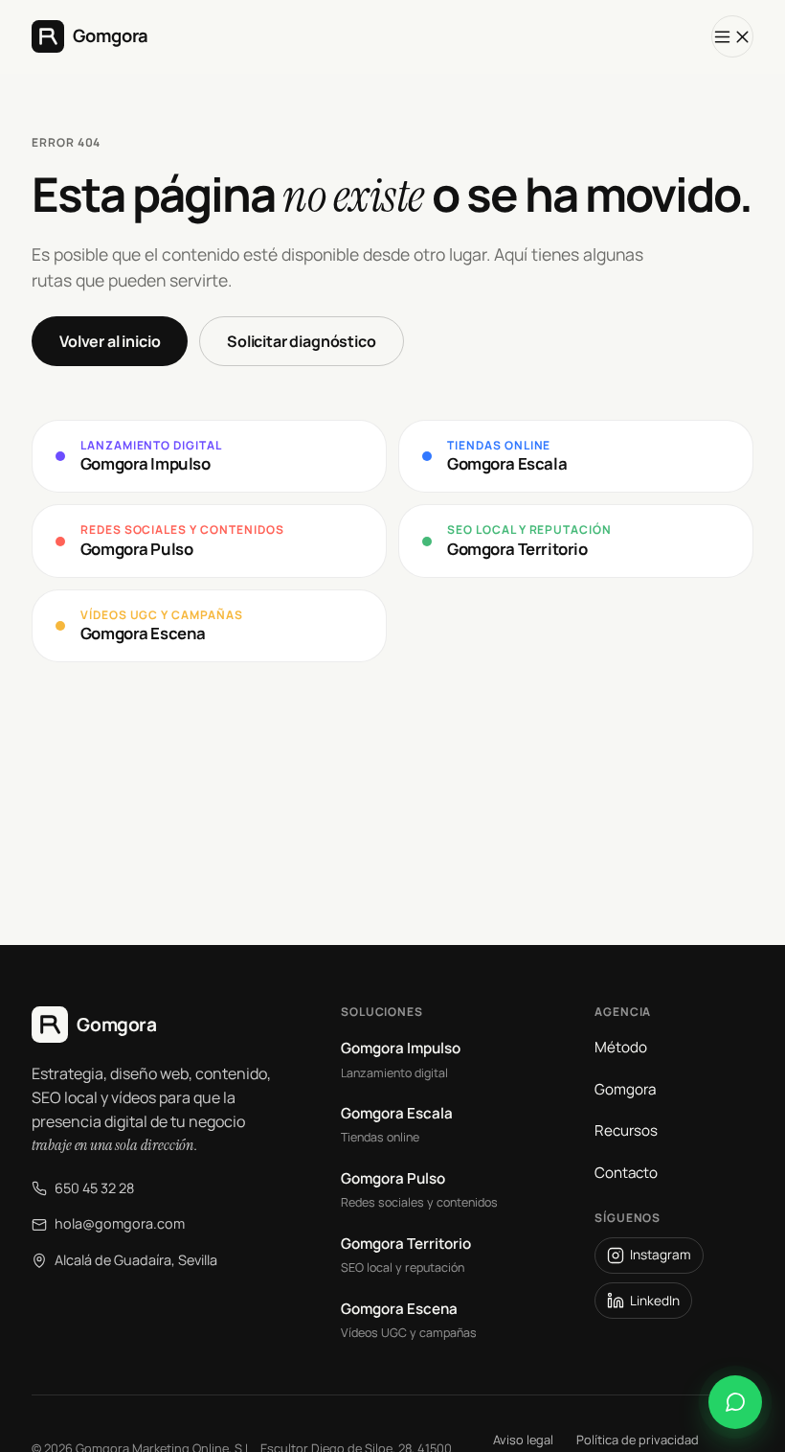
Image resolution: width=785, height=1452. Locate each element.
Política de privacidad (637, 1439)
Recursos (626, 1130)
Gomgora (625, 1089)
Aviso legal (523, 1439)
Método (620, 1047)
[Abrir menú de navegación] (732, 36)
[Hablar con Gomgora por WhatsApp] (735, 1402)
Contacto (626, 1173)
